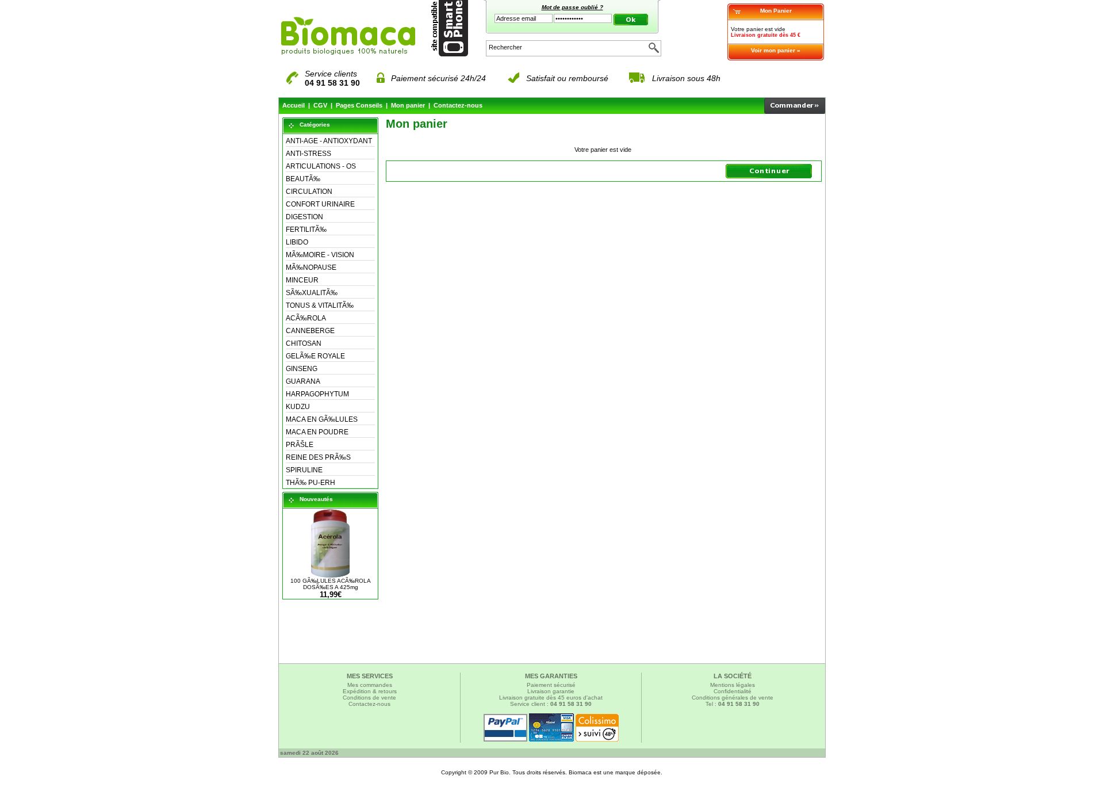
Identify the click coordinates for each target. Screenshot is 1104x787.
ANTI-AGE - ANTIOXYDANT (329, 141)
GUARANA (303, 381)
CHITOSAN (303, 343)
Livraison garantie (550, 691)
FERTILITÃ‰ (306, 230)
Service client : (551, 704)
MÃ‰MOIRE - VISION (320, 255)
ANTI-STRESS (308, 154)
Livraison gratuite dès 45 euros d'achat (551, 697)
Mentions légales (732, 685)
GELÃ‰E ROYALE (315, 356)
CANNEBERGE (310, 331)
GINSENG (301, 369)
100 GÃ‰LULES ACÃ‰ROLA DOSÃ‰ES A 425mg (330, 584)
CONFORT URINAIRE (320, 204)
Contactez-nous (458, 105)
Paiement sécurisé (551, 685)
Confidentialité (733, 691)
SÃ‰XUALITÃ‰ (312, 293)
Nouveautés (316, 499)
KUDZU (298, 407)
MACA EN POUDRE (317, 432)
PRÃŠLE (299, 445)
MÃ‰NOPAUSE (311, 267)
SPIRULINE (304, 470)
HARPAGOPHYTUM (317, 394)
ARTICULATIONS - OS (321, 166)
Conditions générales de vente (732, 697)
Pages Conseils (359, 105)
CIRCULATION (309, 192)
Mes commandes (369, 685)
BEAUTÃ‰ (303, 179)
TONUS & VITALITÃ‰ (320, 305)
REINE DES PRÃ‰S (318, 457)
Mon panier (408, 105)
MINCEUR (302, 280)
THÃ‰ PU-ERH (310, 483)
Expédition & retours (370, 691)
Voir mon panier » (775, 50)
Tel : (733, 704)
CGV (320, 105)
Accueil (293, 105)
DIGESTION (304, 217)
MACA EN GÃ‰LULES (322, 419)
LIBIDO (297, 242)
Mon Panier (776, 10)
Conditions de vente (369, 697)
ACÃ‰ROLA (306, 318)
